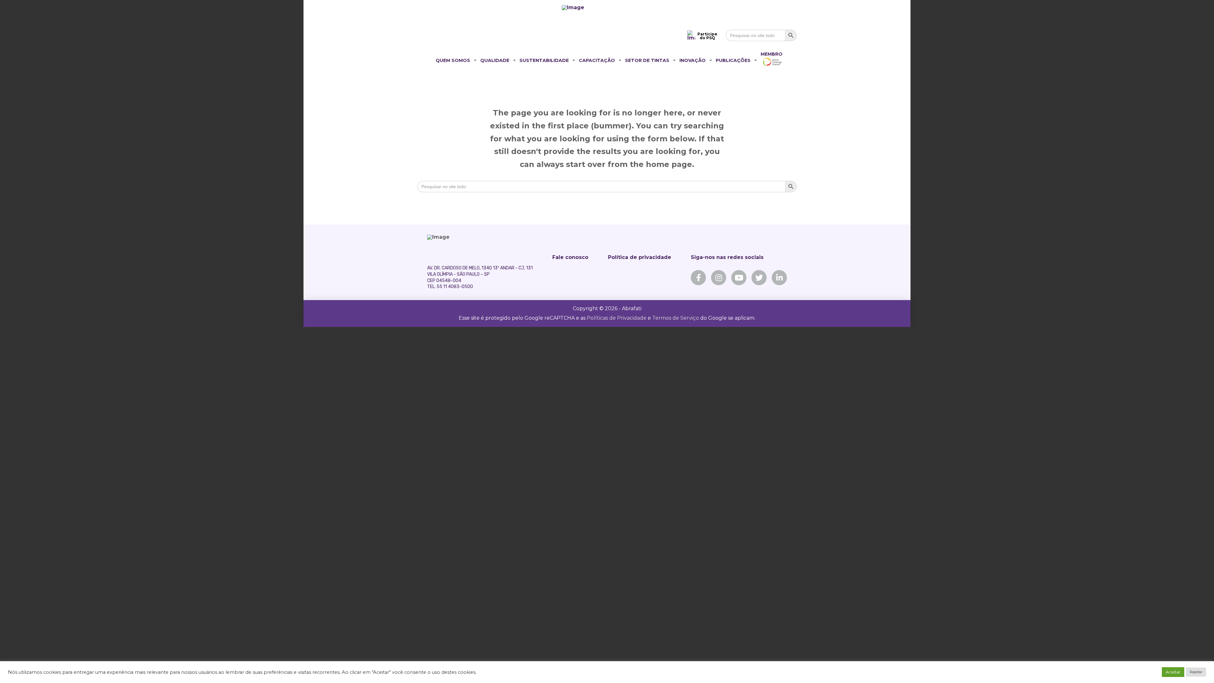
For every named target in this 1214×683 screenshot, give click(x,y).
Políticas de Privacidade (617, 318)
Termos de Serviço (675, 318)
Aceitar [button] (1173, 671)
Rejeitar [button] (1196, 672)
